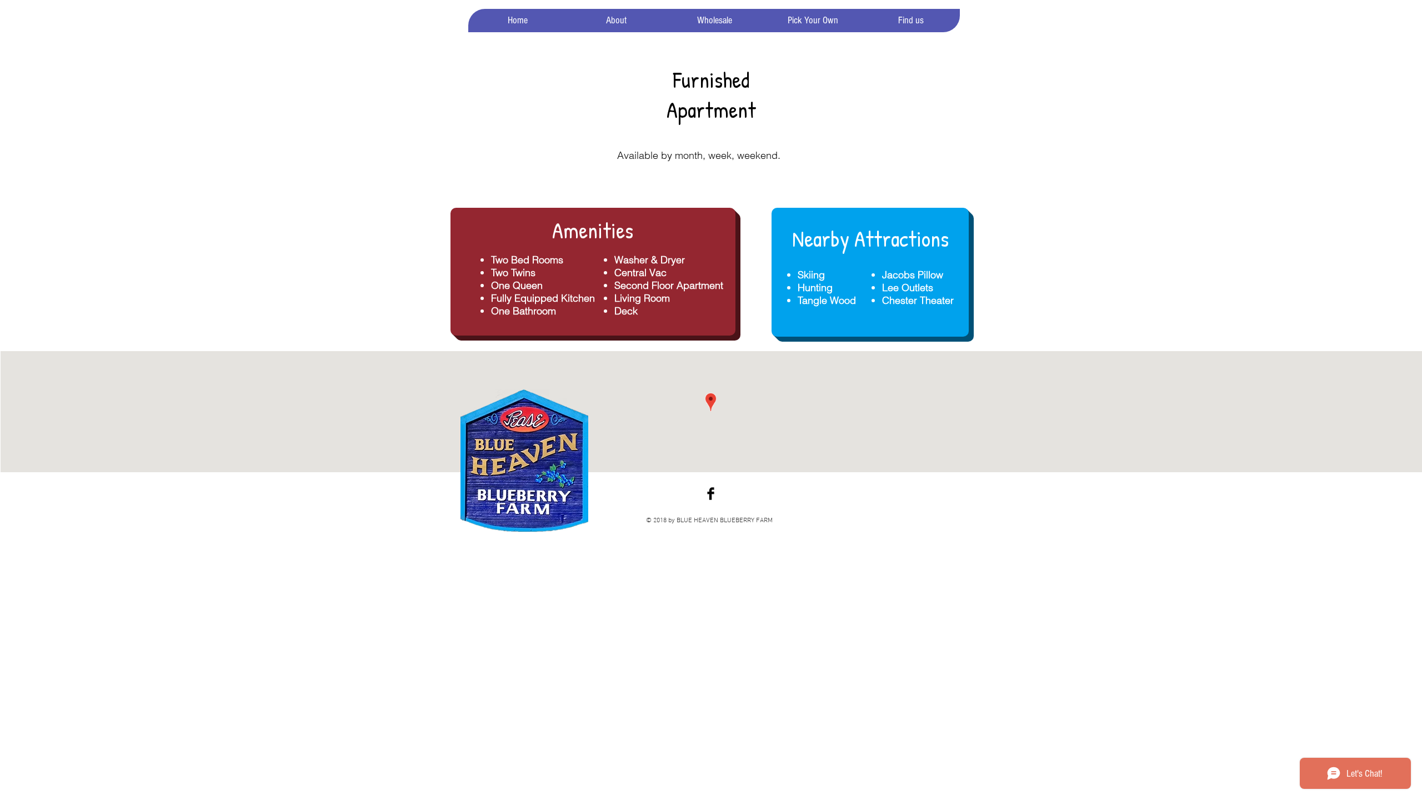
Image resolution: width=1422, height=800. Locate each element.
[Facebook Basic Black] (710, 493)
